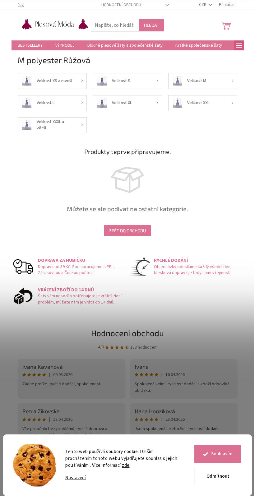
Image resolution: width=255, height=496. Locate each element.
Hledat (151, 25)
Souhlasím (222, 454)
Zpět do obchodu (127, 230)
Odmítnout (217, 476)
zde (126, 465)
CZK (203, 4)
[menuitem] (30, 45)
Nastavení (75, 477)
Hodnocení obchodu (121, 5)
